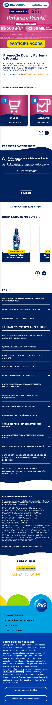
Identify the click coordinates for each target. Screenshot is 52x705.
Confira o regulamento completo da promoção (22, 546)
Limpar (26, 193)
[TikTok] (20, 574)
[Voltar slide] (41, 133)
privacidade (10, 625)
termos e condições (14, 615)
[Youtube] (14, 574)
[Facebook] (32, 574)
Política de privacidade (13, 672)
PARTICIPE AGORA (26, 44)
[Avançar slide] (47, 133)
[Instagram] (38, 574)
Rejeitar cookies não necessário (26, 698)
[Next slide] (42, 273)
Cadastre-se (37, 5)
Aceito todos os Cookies (26, 690)
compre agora (16, 251)
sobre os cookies (13, 630)
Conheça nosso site (26, 568)
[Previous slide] (37, 273)
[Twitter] (26, 574)
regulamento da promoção (28, 207)
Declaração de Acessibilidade (19, 620)
